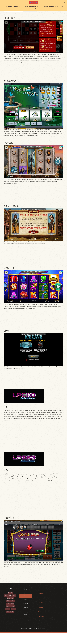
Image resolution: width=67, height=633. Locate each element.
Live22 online (8, 595)
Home (25, 596)
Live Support (41, 616)
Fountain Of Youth (10, 80)
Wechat (41, 598)
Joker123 (10, 592)
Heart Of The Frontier (11, 205)
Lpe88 (6, 407)
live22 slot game (10, 611)
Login (25, 589)
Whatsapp (41, 593)
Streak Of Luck (9, 518)
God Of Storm (8, 143)
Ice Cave (6, 330)
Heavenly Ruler (9, 268)
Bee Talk (41, 607)
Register (26, 607)
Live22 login (10, 598)
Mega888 (13, 609)
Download (25, 603)
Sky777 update (10, 603)
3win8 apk (7, 609)
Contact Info (41, 611)
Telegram (41, 602)
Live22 (14, 595)
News (26, 611)
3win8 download (10, 606)
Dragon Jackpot (9, 18)
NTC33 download (10, 601)
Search (25, 614)
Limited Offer (33, 2)
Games (25, 599)
